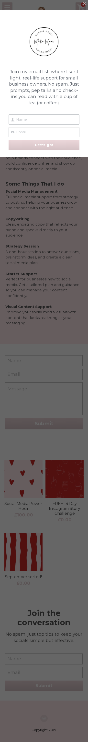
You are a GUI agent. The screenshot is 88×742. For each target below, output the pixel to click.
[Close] (84, 3)
